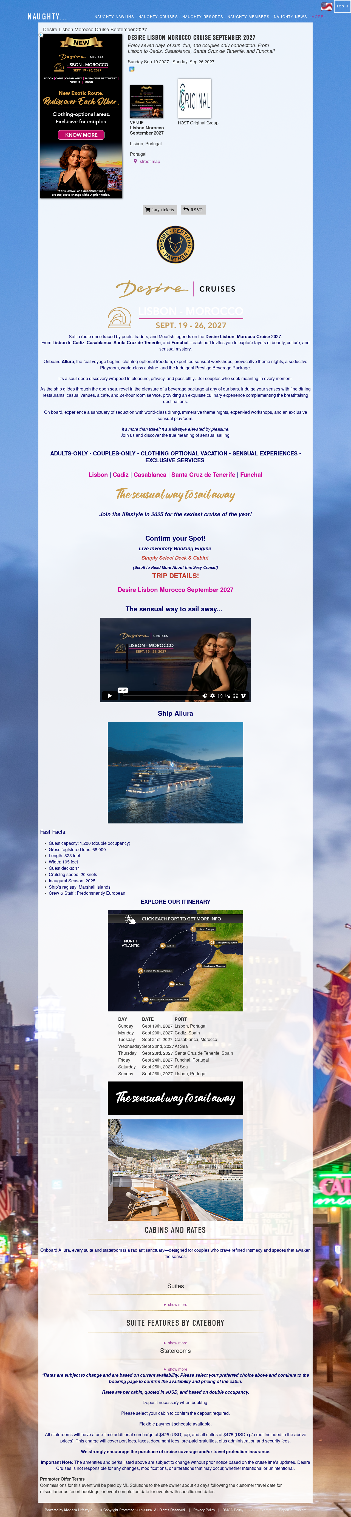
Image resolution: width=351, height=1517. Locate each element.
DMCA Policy (232, 1509)
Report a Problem (293, 1509)
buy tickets (163, 209)
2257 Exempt (261, 1509)
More (318, 16)
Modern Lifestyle (78, 1509)
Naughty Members (249, 16)
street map (150, 161)
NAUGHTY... (47, 17)
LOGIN (342, 6)
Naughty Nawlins (114, 16)
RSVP (197, 209)
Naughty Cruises (158, 16)
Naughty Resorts (202, 16)
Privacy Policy (204, 1509)
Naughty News (290, 16)
